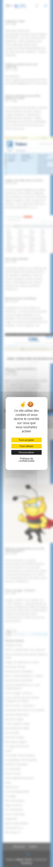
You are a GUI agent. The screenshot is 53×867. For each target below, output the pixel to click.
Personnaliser (26, 452)
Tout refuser (26, 446)
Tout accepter (26, 440)
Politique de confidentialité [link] (26, 459)
